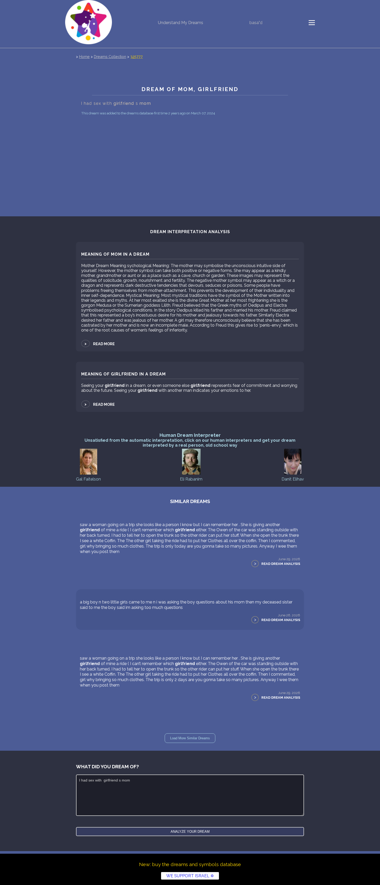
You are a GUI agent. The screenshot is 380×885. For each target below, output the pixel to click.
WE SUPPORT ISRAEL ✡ (190, 875)
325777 (136, 56)
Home (84, 56)
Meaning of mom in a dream (115, 254)
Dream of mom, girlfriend (190, 89)
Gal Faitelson (88, 479)
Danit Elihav (293, 479)
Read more (99, 344)
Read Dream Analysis (280, 564)
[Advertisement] (190, 155)
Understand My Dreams (180, 22)
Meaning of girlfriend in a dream (123, 374)
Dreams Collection (110, 56)
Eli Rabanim (191, 479)
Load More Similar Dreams (190, 738)
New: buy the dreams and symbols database (190, 864)
